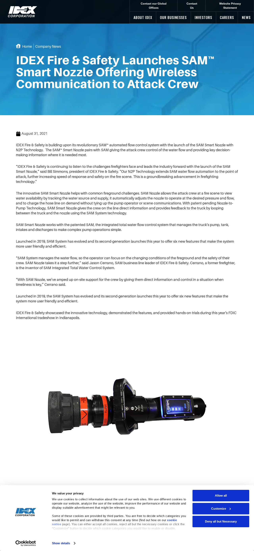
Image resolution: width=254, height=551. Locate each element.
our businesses (173, 17)
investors (203, 17)
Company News (48, 46)
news (246, 17)
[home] (22, 11)
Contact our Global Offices (153, 5)
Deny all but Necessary (221, 521)
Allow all (221, 495)
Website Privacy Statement (230, 5)
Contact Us (192, 5)
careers (227, 17)
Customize (218, 508)
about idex (143, 17)
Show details (61, 543)
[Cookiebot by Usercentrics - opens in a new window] (25, 543)
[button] (143, 17)
